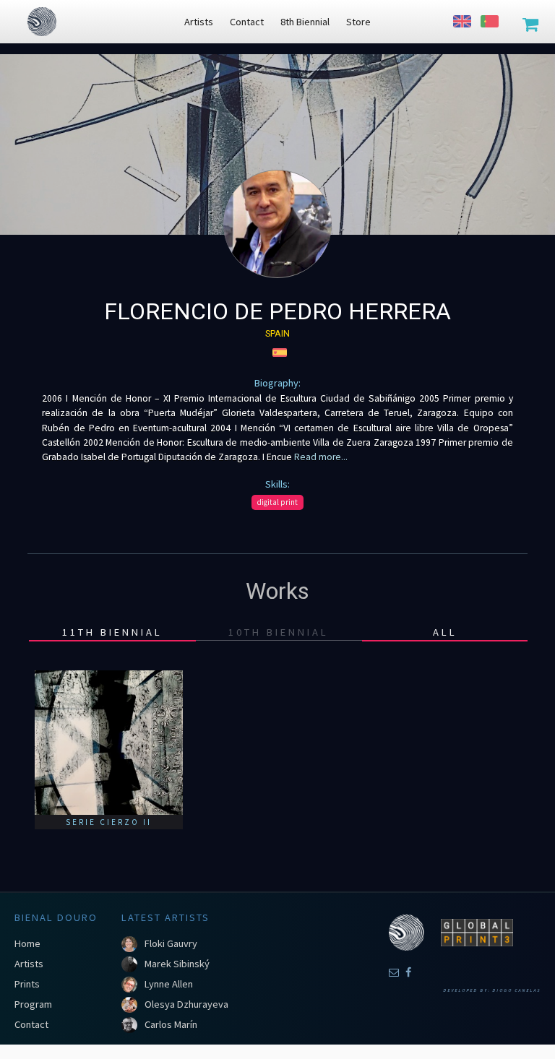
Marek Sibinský (177, 963)
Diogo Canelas (516, 990)
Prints (27, 983)
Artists (28, 963)
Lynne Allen (169, 983)
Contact (31, 1024)
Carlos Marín (171, 1024)
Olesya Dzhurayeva (186, 1004)
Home (27, 943)
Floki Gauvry (171, 943)
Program (33, 1004)
